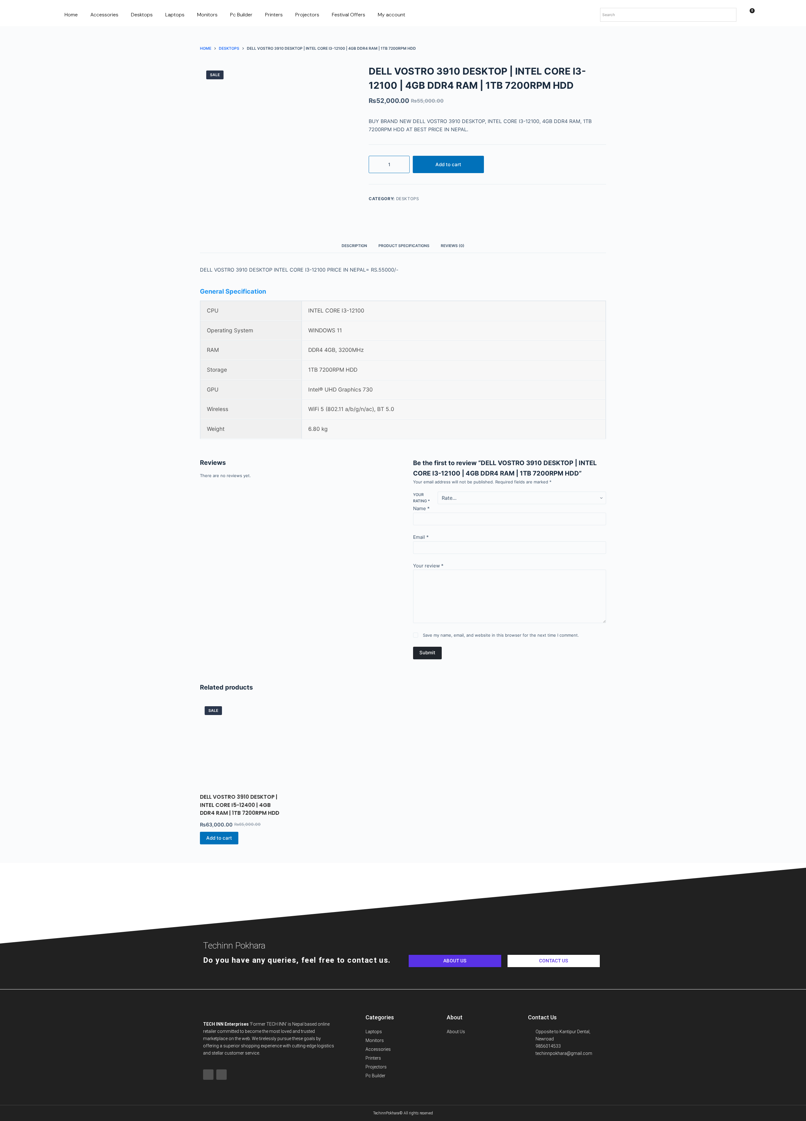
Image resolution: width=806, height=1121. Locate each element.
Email (421, 537)
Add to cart (448, 164)
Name (421, 508)
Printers (274, 14)
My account (391, 14)
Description (354, 245)
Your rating (421, 497)
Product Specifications (403, 245)
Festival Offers (348, 14)
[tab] (354, 246)
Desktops (142, 14)
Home (71, 14)
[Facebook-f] (208, 1074)
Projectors (307, 14)
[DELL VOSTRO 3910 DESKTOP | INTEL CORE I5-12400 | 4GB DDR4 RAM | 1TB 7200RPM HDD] (242, 743)
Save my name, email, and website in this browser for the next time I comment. (501, 635)
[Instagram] (221, 1074)
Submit (427, 653)
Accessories (104, 14)
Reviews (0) (452, 245)
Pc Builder (241, 14)
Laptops (174, 14)
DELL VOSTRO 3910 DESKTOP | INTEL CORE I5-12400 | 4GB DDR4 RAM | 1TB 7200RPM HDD (239, 805)
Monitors (207, 14)
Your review (428, 566)
